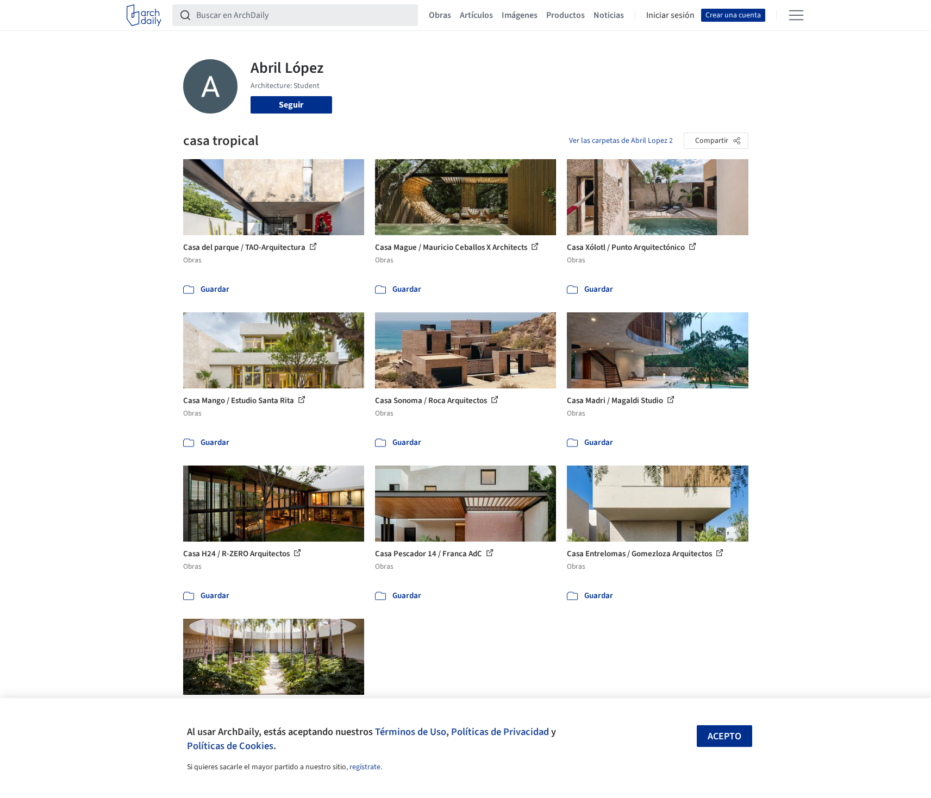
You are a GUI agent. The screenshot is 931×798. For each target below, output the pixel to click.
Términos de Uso (410, 732)
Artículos (476, 15)
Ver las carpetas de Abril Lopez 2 (621, 140)
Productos (565, 15)
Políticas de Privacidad (500, 732)
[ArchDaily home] (144, 15)
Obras (440, 15)
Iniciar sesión (670, 15)
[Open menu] (796, 15)
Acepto (724, 736)
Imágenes (520, 15)
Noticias (608, 15)
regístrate (364, 767)
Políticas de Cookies (230, 746)
